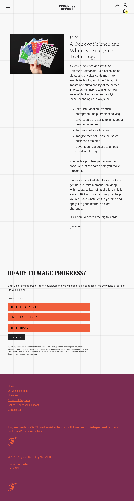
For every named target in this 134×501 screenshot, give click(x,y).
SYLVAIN (13, 468)
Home (11, 386)
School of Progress (19, 400)
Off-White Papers (18, 390)
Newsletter (14, 395)
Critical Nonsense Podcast (23, 405)
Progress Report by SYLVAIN (34, 457)
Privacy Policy (18, 351)
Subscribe (16, 337)
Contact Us (14, 409)
